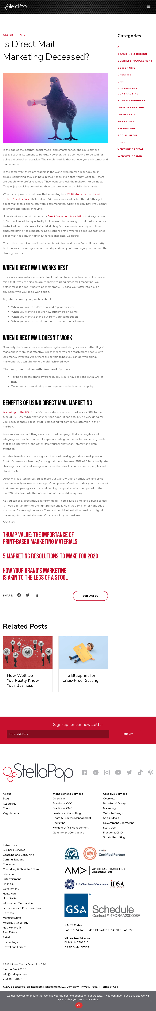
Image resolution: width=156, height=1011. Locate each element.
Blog (6, 798)
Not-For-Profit (12, 927)
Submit (128, 734)
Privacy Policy (90, 987)
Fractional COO (62, 803)
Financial (8, 884)
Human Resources (132, 100)
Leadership (126, 114)
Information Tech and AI (18, 903)
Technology (10, 942)
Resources (9, 803)
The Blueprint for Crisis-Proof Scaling (80, 678)
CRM (121, 81)
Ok (79, 1005)
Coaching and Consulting (18, 855)
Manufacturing (12, 918)
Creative (124, 74)
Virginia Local (11, 813)
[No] (151, 1001)
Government (11, 888)
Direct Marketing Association (66, 216)
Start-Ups (109, 827)
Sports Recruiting (114, 837)
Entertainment (12, 879)
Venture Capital (131, 149)
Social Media (128, 135)
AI (119, 46)
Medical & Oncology (15, 923)
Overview (59, 798)
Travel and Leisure (14, 947)
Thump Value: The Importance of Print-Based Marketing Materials (40, 538)
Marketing (14, 35)
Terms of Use (109, 987)
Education (9, 874)
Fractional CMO (62, 808)
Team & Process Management (72, 818)
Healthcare (10, 893)
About (7, 794)
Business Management (135, 60)
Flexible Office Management (70, 827)
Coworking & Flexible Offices (21, 869)
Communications (13, 859)
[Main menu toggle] (148, 7)
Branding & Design (132, 54)
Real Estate (10, 932)
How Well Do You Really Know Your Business (23, 680)
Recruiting (126, 128)
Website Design (130, 156)
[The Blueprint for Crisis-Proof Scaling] (83, 652)
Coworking (126, 67)
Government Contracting (68, 832)
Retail (6, 937)
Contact (8, 808)
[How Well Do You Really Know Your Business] (28, 652)
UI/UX (121, 142)
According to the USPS (17, 412)
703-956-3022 (12, 979)
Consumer (9, 864)
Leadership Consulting (67, 813)
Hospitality (10, 898)
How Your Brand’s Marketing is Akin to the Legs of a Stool (35, 574)
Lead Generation (131, 107)
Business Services (14, 850)
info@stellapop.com (16, 974)
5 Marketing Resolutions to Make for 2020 (50, 556)
